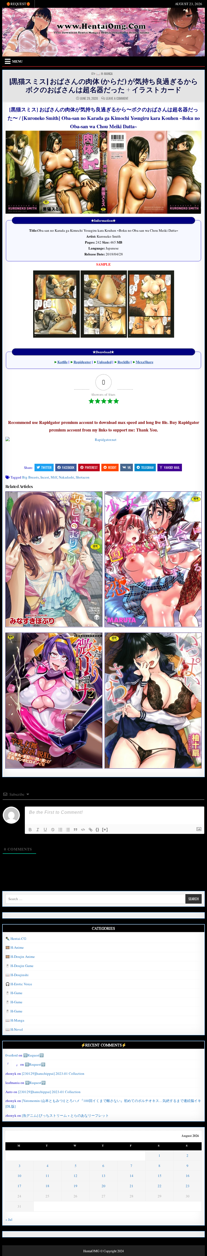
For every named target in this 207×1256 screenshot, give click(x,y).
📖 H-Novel (14, 1029)
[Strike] (53, 829)
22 (159, 1185)
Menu (17, 61)
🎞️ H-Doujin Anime (20, 956)
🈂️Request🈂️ (33, 1055)
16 (187, 1175)
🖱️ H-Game (13, 992)
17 (19, 1185)
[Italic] (38, 829)
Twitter (46, 467)
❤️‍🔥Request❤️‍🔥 (18, 3)
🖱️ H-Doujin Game (19, 965)
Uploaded (104, 361)
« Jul (8, 1219)
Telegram (147, 467)
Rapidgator (82, 361)
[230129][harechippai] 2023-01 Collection (53, 1073)
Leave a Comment (117, 98)
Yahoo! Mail (172, 467)
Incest (44, 477)
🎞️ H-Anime (14, 947)
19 (75, 1185)
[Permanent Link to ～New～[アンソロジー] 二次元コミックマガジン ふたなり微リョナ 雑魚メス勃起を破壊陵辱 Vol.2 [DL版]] (54, 700)
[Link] (90, 829)
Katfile (62, 361)
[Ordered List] (60, 829)
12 (75, 1175)
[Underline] (45, 829)
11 (47, 1175)
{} (97, 829)
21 (131, 1185)
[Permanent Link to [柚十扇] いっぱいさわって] (153, 700)
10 (19, 1175)
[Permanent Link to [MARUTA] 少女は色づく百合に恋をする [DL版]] (153, 559)
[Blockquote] (75, 829)
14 (131, 1175)
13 (103, 1175)
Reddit (112, 467)
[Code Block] (83, 829)
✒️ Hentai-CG (15, 938)
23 (187, 1185)
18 (47, 1185)
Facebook (68, 467)
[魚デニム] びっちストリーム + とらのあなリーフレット (65, 1115)
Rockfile (124, 361)
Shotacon (82, 477)
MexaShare (144, 361)
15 (159, 1175)
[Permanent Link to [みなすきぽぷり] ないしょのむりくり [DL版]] (54, 559)
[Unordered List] (68, 829)
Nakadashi (66, 477)
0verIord (11, 1055)
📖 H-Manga (104, 73)
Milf (54, 477)
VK (129, 467)
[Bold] (30, 829)
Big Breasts (30, 477)
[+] (105, 829)
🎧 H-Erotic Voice (18, 984)
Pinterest (91, 467)
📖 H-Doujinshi (17, 974)
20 (103, 1185)
